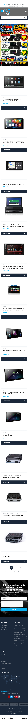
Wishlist (24, 718)
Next (22, 571)
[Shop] (3, 717)
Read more (6, 482)
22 (14, 571)
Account (10, 718)
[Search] (25, 17)
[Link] (19, 697)
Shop (3, 718)
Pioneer (4, 97)
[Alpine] (23, 704)
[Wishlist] (24, 717)
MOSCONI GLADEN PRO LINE (13, 474)
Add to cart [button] (6, 107)
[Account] (10, 717)
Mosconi (5, 474)
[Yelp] (9, 697)
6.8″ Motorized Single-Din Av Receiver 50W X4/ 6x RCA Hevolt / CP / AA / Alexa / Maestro (14, 226)
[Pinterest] (16, 697)
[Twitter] (11, 697)
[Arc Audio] (4, 704)
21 (9, 571)
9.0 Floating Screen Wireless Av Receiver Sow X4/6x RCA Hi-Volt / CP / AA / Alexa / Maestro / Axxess (14, 142)
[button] (26, 11)
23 (18, 571)
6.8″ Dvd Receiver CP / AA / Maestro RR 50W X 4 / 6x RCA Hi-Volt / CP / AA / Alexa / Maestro (13, 268)
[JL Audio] (14, 704)
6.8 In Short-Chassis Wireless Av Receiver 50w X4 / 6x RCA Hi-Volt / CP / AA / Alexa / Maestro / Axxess (14, 184)
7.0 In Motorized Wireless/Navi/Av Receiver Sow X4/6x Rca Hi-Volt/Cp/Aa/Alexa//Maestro (12, 101)
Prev (2, 568)
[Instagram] (14, 697)
